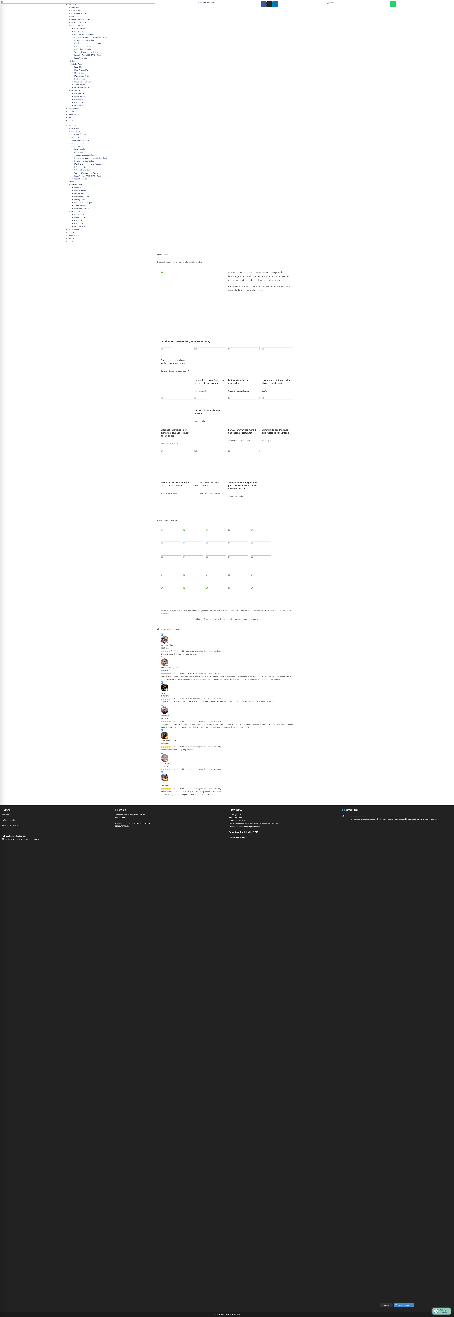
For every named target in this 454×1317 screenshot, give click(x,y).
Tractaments (73, 4)
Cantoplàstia (79, 102)
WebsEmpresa (235, 1314)
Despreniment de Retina (84, 40)
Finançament (73, 114)
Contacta (71, 120)
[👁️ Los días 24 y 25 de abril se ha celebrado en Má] (411, 970)
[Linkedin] (275, 4)
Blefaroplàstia (79, 94)
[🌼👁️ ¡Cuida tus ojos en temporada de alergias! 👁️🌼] (383, 1163)
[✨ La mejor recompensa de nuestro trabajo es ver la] (411, 856)
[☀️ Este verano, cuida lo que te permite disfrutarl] (355, 872)
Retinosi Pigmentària (82, 49)
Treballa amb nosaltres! (205, 3)
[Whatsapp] (393, 4)
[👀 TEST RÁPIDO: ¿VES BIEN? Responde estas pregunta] (383, 1071)
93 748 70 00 (241, 821)
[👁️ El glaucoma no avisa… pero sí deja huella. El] (355, 1171)
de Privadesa (12, 825)
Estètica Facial (77, 64)
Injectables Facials (81, 88)
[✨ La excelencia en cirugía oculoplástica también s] (355, 976)
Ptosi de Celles (80, 105)
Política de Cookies (9, 820)
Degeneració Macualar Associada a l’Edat (90, 37)
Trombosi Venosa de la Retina (86, 52)
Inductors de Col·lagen (83, 82)
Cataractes (75, 10)
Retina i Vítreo (77, 25)
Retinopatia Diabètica (82, 46)
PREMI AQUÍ (254, 832)
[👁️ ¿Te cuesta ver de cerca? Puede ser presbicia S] (439, 958)
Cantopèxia (78, 100)
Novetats (71, 117)
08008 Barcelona (235, 818)
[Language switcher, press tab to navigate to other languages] (338, 2)
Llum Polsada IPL (81, 70)
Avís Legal (6, 815)
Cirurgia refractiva (78, 13)
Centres (71, 111)
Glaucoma (75, 16)
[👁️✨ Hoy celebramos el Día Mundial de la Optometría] (439, 1145)
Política (4, 825)
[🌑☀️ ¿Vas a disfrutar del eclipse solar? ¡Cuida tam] (383, 874)
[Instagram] (269, 4)
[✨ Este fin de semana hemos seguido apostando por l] (411, 1166)
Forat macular (79, 28)
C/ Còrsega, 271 (235, 815)
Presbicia (75, 7)
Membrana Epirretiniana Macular (87, 43)
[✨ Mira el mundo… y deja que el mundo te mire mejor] (439, 1065)
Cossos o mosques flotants (84, 34)
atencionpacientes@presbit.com (247, 827)
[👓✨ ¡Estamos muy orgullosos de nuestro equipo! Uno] (411, 1070)
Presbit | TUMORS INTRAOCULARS (88, 55)
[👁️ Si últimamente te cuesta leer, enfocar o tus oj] (439, 842)
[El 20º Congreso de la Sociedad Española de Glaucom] (383, 1252)
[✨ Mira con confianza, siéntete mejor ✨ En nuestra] (355, 1077)
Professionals (73, 109)
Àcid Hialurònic (80, 85)
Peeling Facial (79, 79)
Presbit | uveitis (80, 58)
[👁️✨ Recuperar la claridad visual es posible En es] (383, 979)
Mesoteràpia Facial (81, 76)
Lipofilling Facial (80, 97)
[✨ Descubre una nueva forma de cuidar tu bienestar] (355, 1261)
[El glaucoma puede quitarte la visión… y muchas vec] (439, 1237)
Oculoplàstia (76, 91)
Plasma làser (79, 73)
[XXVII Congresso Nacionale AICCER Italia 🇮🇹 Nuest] (411, 1242)
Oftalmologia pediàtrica (80, 19)
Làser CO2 (78, 67)
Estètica (71, 61)
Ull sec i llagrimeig (78, 22)
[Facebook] (263, 4)
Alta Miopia (78, 31)
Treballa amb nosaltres (238, 837)
